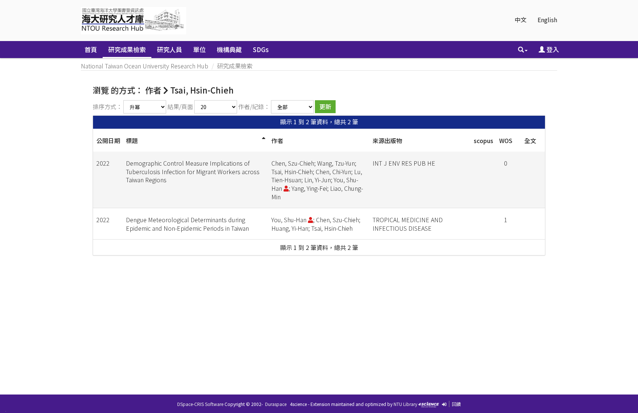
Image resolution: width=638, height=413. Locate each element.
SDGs (261, 49)
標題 (132, 140)
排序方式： (107, 106)
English (547, 19)
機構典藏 (229, 49)
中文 (520, 19)
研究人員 (169, 49)
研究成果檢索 (127, 49)
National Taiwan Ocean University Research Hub (144, 65)
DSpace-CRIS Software (200, 404)
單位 (199, 49)
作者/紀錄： (254, 106)
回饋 (456, 404)
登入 (552, 49)
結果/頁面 (180, 106)
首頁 (91, 49)
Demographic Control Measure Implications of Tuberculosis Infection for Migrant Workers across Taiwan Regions (193, 172)
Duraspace (276, 404)
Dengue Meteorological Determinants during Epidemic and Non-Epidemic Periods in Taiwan (187, 224)
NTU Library (405, 404)
